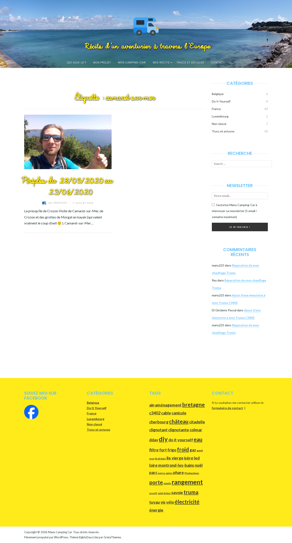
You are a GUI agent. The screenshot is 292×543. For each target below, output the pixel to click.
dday (153, 439)
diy (163, 439)
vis (163, 502)
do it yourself (180, 439)
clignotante (178, 429)
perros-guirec (165, 473)
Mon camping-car (132, 62)
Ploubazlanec (191, 473)
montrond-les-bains (176, 465)
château (179, 421)
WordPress (61, 537)
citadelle (197, 421)
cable (166, 412)
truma (191, 492)
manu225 (58, 202)
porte (156, 482)
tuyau (154, 502)
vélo (170, 502)
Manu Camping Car (60, 532)
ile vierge (175, 457)
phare (178, 472)
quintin (167, 483)
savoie (177, 492)
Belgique (218, 94)
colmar (196, 429)
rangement (187, 482)
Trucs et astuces (190, 62)
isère (188, 457)
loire (153, 465)
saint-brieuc (164, 493)
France (216, 109)
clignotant (158, 429)
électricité (187, 502)
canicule (179, 412)
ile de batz (160, 458)
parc (153, 472)
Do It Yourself (221, 101)
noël (199, 465)
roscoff (153, 493)
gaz (193, 449)
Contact (218, 62)
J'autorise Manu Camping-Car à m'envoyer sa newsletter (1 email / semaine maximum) (234, 211)
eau (198, 439)
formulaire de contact (227, 408)
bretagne (193, 404)
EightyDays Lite (88, 537)
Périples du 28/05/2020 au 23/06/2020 (65, 186)
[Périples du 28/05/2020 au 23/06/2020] (68, 141)
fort (163, 449)
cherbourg (158, 421)
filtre (154, 449)
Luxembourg (220, 116)
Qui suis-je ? (76, 62)
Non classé (219, 124)
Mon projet (102, 62)
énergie (156, 510)
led (197, 457)
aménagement (168, 404)
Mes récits (161, 62)
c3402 (155, 412)
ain (151, 404)
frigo (171, 449)
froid (183, 449)
